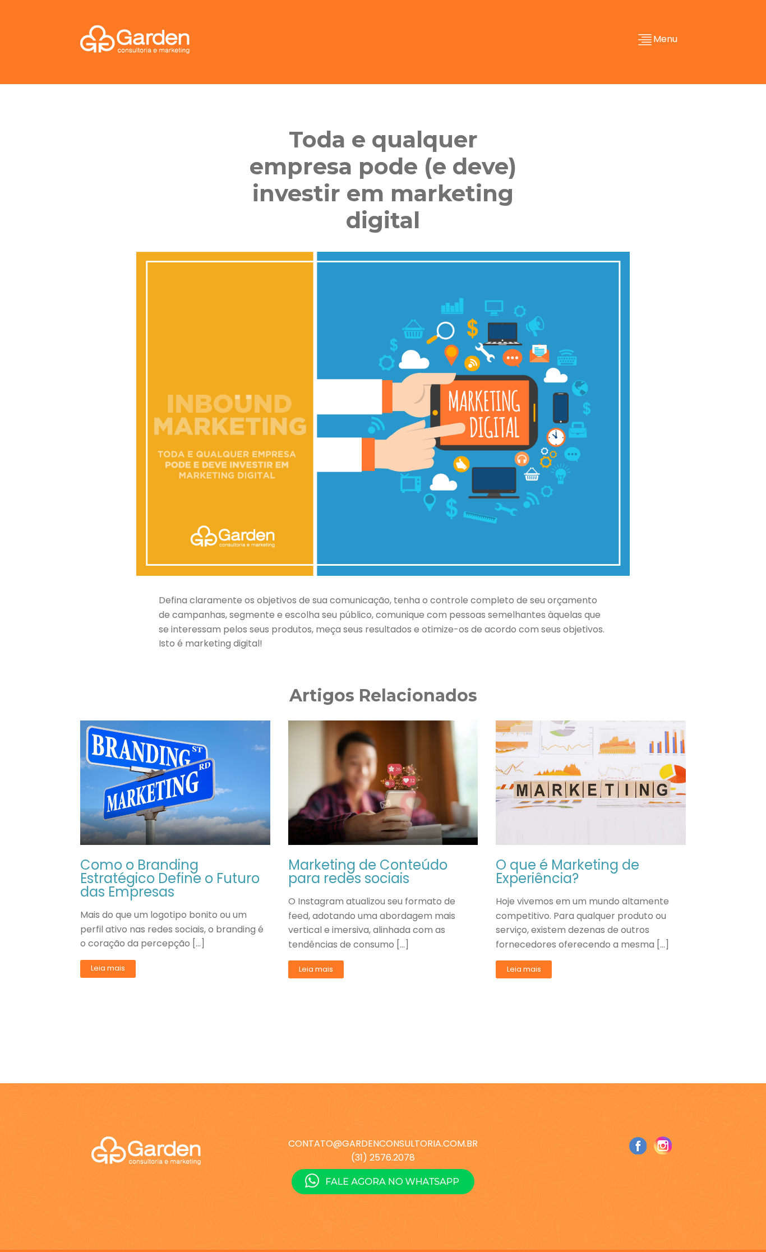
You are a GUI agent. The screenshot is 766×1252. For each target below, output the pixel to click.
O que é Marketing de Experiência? (567, 871)
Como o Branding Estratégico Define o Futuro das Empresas (170, 878)
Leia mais (108, 968)
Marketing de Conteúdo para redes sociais (367, 871)
